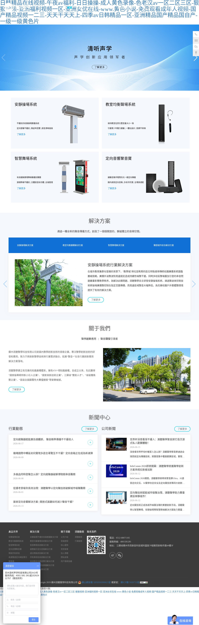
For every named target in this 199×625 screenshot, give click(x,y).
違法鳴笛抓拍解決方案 (39, 553)
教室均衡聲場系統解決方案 (41, 541)
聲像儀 (11, 561)
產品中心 (81, 7)
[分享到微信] (119, 555)
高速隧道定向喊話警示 (18, 557)
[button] (195, 57)
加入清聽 (64, 553)
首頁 (69, 7)
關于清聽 (108, 7)
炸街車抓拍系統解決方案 (40, 557)
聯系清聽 (136, 7)
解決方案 (95, 7)
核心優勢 (64, 545)
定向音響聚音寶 (15, 549)
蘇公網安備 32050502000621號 (96, 582)
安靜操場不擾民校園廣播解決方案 (44, 537)
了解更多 (21, 134)
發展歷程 (64, 541)
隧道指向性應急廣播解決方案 (42, 565)
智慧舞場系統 (14, 545)
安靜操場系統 (14, 537)
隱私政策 (64, 557)
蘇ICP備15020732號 (129, 582)
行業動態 (78, 541)
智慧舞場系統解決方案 (39, 545)
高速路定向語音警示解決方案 (42, 561)
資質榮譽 (64, 549)
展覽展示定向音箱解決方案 (41, 549)
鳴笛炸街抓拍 (14, 553)
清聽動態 (122, 7)
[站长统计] (144, 582)
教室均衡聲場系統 (16, 541)
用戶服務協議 (66, 561)
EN (185, 7)
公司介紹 (64, 537)
